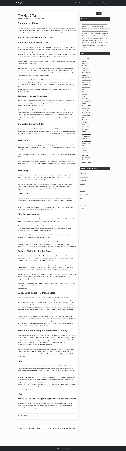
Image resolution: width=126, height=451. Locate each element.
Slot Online (27, 416)
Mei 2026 (84, 66)
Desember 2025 (86, 77)
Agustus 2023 (86, 143)
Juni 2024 (85, 120)
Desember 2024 (86, 106)
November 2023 (86, 136)
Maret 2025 (85, 98)
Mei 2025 (84, 94)
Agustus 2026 (86, 59)
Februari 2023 (86, 157)
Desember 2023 (86, 134)
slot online (83, 187)
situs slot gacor (84, 194)
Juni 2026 (85, 63)
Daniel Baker (40, 18)
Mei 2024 (84, 122)
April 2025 (85, 96)
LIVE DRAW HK (84, 177)
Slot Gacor (83, 173)
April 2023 (85, 152)
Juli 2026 (84, 61)
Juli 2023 (84, 145)
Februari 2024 (86, 129)
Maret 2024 (85, 127)
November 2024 (86, 108)
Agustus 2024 (86, 115)
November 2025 (86, 80)
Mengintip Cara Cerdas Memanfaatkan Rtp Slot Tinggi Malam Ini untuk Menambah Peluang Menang (95, 45)
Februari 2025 (86, 101)
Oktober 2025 (86, 82)
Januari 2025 (85, 103)
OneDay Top (20, 3)
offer (37, 416)
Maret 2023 (85, 155)
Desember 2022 (86, 162)
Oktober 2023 (86, 138)
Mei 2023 (84, 150)
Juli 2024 (84, 117)
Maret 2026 (85, 70)
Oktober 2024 (86, 110)
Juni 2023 (85, 148)
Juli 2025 (84, 89)
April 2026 (85, 68)
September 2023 (86, 141)
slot (81, 198)
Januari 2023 (85, 160)
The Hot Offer (27, 15)
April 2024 (85, 124)
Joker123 (82, 191)
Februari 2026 (86, 73)
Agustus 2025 (86, 87)
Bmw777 (82, 184)
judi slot (82, 208)
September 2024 (86, 113)
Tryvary (69, 448)
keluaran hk (83, 180)
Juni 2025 (85, 91)
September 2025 (86, 84)
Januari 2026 (85, 75)
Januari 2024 (85, 131)
